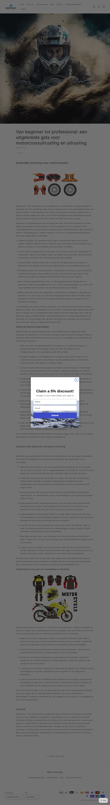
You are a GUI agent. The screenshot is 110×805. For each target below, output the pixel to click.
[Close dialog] (76, 380)
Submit (55, 415)
